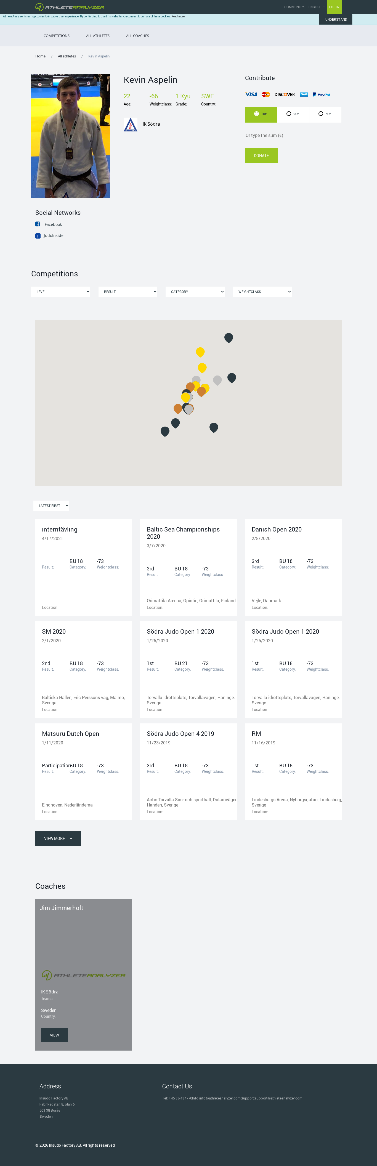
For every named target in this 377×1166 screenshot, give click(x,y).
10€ (264, 113)
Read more (178, 16)
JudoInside (50, 235)
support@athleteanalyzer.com (278, 1098)
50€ (328, 113)
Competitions (57, 35)
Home (40, 56)
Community (294, 7)
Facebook (53, 224)
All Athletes (98, 35)
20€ (296, 113)
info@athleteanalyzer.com (220, 1098)
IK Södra (151, 124)
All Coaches (137, 35)
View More (58, 838)
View (54, 1035)
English (315, 7)
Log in (334, 7)
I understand (335, 20)
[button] (217, 381)
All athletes (67, 56)
